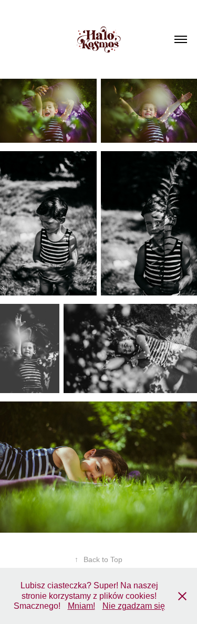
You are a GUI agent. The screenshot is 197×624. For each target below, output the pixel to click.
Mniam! (81, 605)
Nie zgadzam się (133, 605)
